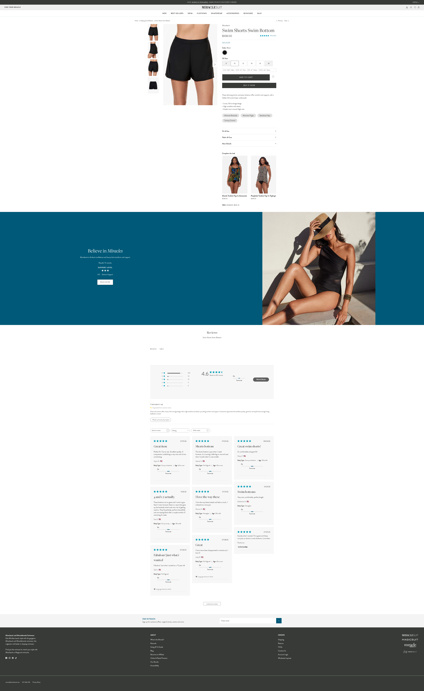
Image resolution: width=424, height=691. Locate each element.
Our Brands (154, 662)
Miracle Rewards (200, 2)
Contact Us (282, 650)
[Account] (406, 7)
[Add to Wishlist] (273, 76)
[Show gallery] (190, 64)
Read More (105, 282)
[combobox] (180, 430)
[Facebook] (6, 658)
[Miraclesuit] (212, 7)
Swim (190, 13)
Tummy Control (229, 120)
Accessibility (154, 665)
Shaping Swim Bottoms (146, 21)
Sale (259, 13)
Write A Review (261, 379)
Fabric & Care (227, 137)
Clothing (202, 13)
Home (136, 21)
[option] (190, 64)
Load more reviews (212, 604)
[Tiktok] (16, 658)
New (164, 13)
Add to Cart (246, 77)
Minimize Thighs (248, 115)
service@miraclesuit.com (13, 682)
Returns (281, 643)
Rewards (153, 643)
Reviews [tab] (153, 349)
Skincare (248, 13)
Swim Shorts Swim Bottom (162, 21)
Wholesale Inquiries (284, 658)
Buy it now (249, 85)
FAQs (280, 647)
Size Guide (226, 43)
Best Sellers (177, 13)
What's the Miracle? (157, 639)
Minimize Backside (230, 115)
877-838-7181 (26, 682)
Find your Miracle (12, 7)
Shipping (281, 639)
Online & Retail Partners (158, 658)
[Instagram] (9, 658)
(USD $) (415, 2)
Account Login (283, 654)
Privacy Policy (36, 682)
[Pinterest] (13, 658)
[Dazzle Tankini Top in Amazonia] (235, 175)
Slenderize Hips (265, 115)
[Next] (214, 64)
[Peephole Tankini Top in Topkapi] (263, 175)
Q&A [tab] (162, 349)
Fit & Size (225, 131)
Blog (151, 650)
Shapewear (216, 13)
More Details (226, 143)
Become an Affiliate (157, 654)
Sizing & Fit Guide (156, 647)
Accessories (233, 13)
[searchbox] (158, 430)
